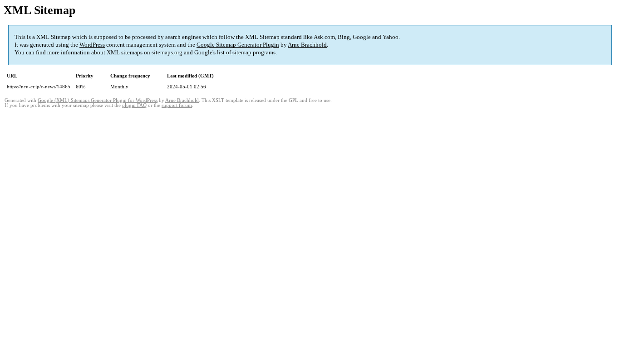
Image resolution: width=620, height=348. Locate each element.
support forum (177, 105)
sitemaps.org (167, 52)
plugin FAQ (134, 105)
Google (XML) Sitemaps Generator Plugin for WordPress (97, 100)
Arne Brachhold (307, 44)
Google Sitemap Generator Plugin (238, 44)
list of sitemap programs (246, 52)
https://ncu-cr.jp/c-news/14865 (38, 86)
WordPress (92, 44)
